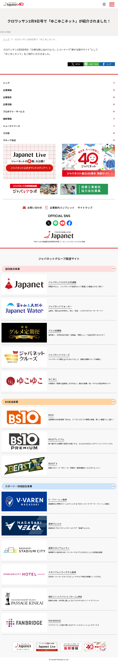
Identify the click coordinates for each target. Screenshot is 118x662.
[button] (111, 4)
